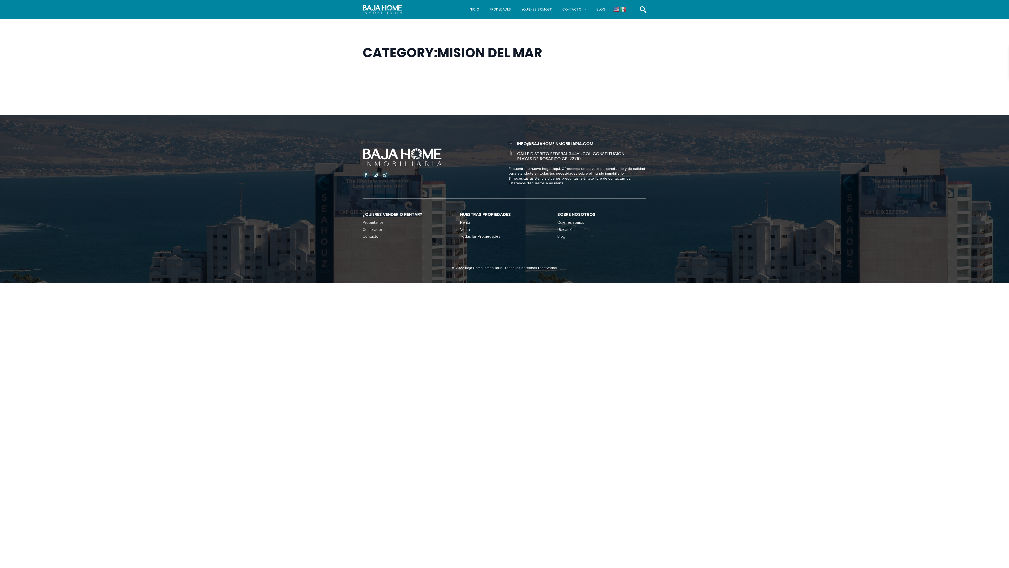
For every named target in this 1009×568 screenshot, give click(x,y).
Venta (465, 229)
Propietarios (373, 222)
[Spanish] (623, 9)
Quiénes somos (570, 222)
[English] (616, 9)
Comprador (372, 229)
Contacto (571, 9)
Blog (600, 9)
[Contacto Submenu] (586, 9)
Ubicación (566, 229)
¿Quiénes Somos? (537, 9)
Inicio (474, 9)
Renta (465, 222)
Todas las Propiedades (480, 236)
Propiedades (500, 9)
